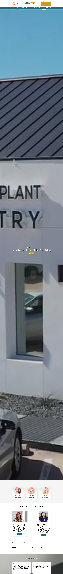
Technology (27, 7)
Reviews (42, 7)
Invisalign (22, 7)
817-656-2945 (15, 3)
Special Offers (37, 7)
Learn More (44, 9)
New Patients (46, 7)
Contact (50, 7)
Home (12, 7)
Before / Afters (32, 7)
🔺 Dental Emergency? (15, 4)
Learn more (18, 497)
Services (18, 7)
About (15, 7)
